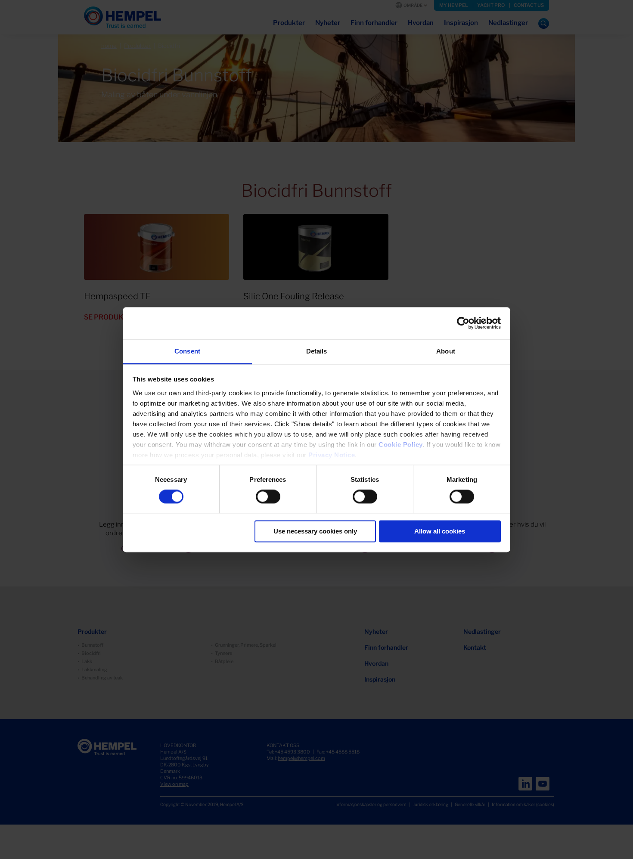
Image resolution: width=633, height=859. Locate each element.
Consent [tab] (187, 351)
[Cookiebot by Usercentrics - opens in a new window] (463, 322)
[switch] (268, 496)
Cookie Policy (401, 444)
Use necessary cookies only (315, 531)
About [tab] (445, 351)
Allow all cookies (439, 531)
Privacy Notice (331, 455)
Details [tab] (316, 351)
